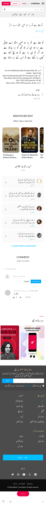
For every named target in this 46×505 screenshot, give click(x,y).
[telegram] (12, 474)
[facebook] (35, 474)
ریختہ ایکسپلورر (19, 422)
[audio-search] (5, 9)
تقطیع (42, 411)
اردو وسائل (41, 417)
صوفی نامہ (41, 436)
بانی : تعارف (19, 406)
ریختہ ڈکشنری (19, 441)
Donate (15, 3)
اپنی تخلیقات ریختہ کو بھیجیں (37, 422)
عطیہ (43, 401)
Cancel (26, 281)
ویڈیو (20, 14)
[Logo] (35, 3)
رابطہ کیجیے (20, 411)
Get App (6, 3)
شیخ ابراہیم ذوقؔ (39, 31)
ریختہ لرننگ (41, 441)
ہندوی (21, 436)
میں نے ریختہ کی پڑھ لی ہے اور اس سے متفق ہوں (23, 385)
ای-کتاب (15, 14)
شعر (29, 14)
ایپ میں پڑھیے (23, 493)
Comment (36, 281)
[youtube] (24, 474)
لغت (25, 14)
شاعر (32, 14)
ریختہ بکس (20, 446)
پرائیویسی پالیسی (28, 385)
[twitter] (30, 474)
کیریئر (21, 417)
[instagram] (18, 474)
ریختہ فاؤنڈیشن (19, 401)
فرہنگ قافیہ (41, 406)
